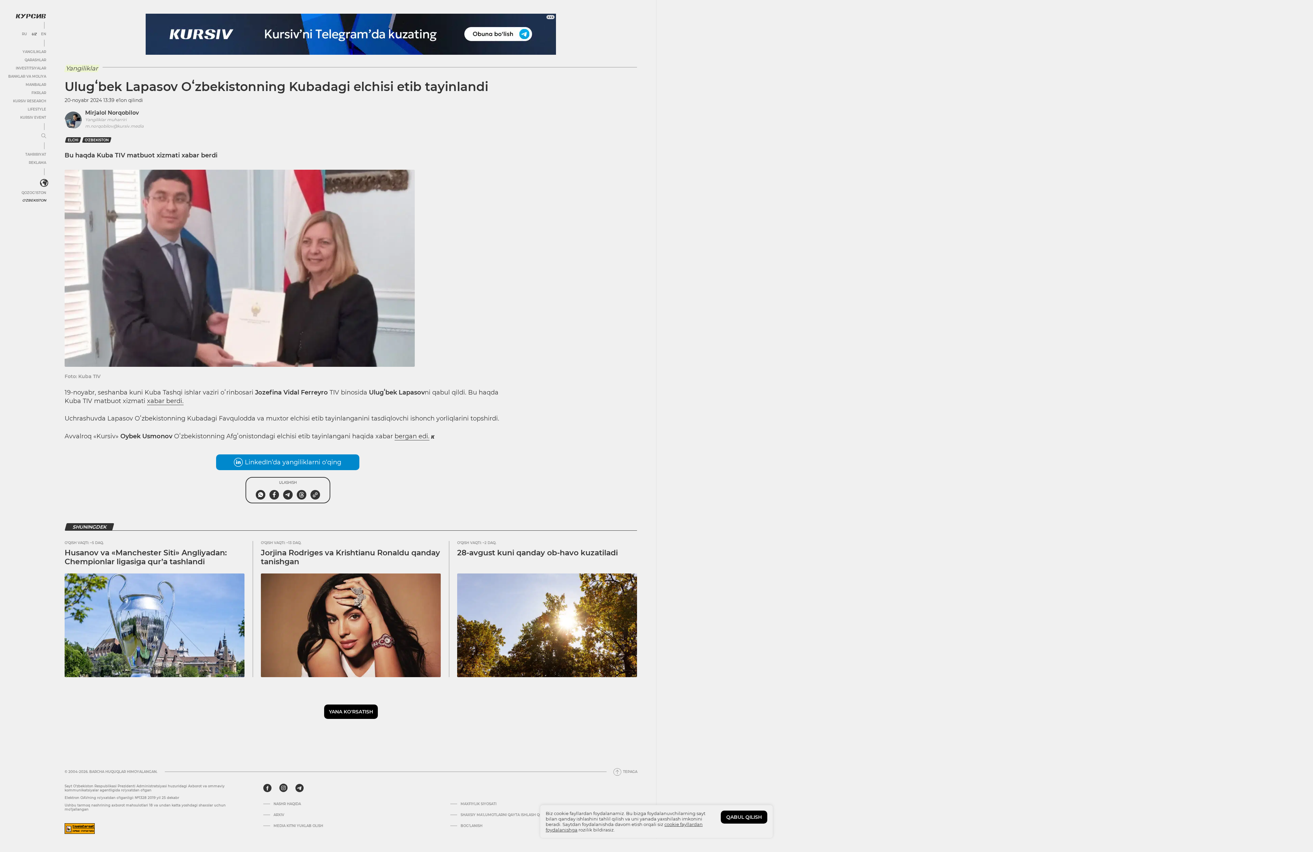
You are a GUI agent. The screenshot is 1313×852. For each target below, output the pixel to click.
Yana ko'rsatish (351, 712)
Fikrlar (38, 93)
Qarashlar (35, 60)
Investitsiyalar (31, 68)
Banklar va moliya (27, 76)
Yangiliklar (34, 52)
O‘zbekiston (97, 140)
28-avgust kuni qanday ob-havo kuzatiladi (537, 552)
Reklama (37, 162)
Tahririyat (35, 154)
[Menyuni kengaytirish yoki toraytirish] (43, 136)
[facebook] (267, 788)
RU (24, 34)
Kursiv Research (29, 101)
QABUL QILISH (744, 817)
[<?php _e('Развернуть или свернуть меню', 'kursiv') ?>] (44, 183)
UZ (34, 34)
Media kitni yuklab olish (298, 826)
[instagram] (283, 788)
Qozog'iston (34, 193)
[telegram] (299, 788)
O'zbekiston (34, 200)
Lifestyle (37, 109)
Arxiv (279, 815)
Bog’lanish (471, 826)
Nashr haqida (287, 804)
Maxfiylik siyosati (478, 804)
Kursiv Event (33, 117)
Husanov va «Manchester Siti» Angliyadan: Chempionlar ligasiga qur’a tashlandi (146, 557)
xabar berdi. (165, 401)
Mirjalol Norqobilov (112, 112)
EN (43, 34)
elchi (73, 140)
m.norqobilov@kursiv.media (114, 126)
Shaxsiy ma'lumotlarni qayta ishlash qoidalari (508, 815)
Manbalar (36, 84)
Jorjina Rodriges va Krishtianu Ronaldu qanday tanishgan (350, 557)
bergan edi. (412, 436)
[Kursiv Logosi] (30, 16)
